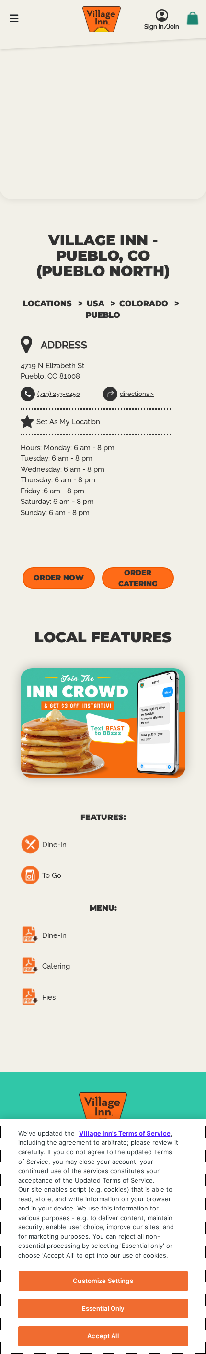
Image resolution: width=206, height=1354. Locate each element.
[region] (103, 1236)
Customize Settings (103, 1280)
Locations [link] (47, 303)
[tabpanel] (103, 723)
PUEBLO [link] (103, 315)
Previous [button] (12, 723)
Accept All (102, 1336)
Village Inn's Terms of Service (125, 1133)
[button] (58, 578)
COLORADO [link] (143, 303)
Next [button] (194, 723)
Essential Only (103, 1308)
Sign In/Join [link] (161, 26)
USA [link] (95, 303)
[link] (101, 19)
